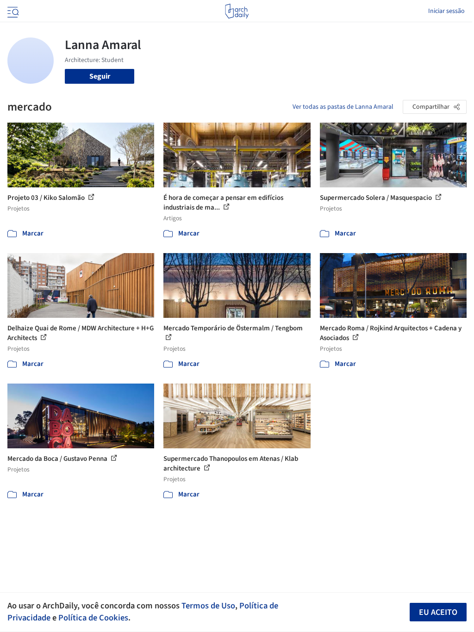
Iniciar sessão (446, 11)
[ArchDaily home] (237, 11)
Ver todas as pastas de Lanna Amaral (343, 107)
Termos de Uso (208, 606)
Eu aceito (438, 612)
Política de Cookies (93, 618)
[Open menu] (12, 11)
